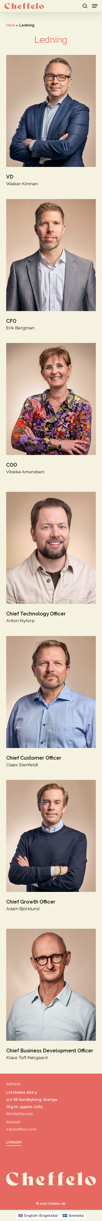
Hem (10, 25)
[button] (95, 5)
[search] (85, 6)
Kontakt (13, 1122)
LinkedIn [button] (14, 1142)
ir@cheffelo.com (21, 1129)
